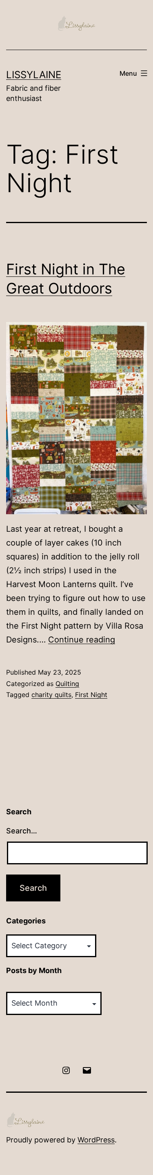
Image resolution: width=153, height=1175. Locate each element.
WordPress (96, 1140)
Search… (21, 830)
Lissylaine (33, 75)
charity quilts (51, 695)
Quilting (67, 684)
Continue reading (81, 639)
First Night (91, 695)
